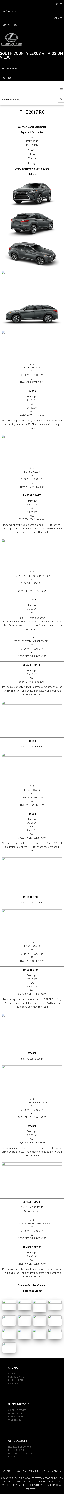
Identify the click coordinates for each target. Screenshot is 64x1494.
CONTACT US (14, 1456)
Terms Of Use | (30, 1471)
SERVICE (57, 18)
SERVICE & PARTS (16, 1377)
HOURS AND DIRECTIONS (19, 1447)
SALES (58, 4)
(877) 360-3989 (10, 25)
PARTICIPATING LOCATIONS (20, 1453)
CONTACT (7, 78)
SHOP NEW (13, 1374)
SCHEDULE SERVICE (17, 1410)
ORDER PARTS (14, 1420)
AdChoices (56, 1471)
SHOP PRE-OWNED (16, 1380)
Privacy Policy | (44, 1471)
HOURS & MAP (9, 68)
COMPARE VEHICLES (17, 1417)
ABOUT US (13, 1383)
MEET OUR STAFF (16, 1450)
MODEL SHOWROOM (17, 1413)
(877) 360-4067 (10, 11)
